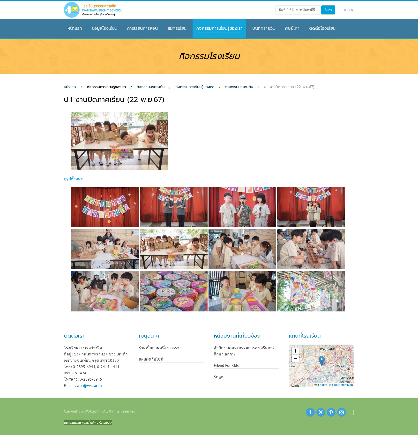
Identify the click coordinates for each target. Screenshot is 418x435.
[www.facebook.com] (310, 412)
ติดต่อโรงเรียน (322, 28)
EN (351, 10)
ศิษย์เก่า (292, 28)
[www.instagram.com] (341, 412)
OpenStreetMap (342, 385)
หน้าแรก (74, 28)
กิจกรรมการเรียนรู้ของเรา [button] (219, 28)
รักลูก (218, 376)
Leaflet (322, 385)
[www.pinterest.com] (331, 412)
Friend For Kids (226, 365)
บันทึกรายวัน (263, 28)
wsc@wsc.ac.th (89, 385)
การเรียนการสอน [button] (142, 28)
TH (344, 10)
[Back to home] (93, 10)
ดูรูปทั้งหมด (73, 178)
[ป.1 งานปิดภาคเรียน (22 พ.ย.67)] (120, 142)
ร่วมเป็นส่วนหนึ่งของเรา (159, 347)
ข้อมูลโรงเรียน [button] (104, 28)
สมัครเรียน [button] (177, 28)
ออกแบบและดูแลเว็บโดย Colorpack (88, 422)
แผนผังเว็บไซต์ (151, 359)
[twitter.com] (320, 412)
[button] (322, 361)
